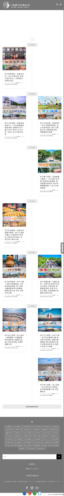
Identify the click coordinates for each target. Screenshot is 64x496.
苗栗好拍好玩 (54, 436)
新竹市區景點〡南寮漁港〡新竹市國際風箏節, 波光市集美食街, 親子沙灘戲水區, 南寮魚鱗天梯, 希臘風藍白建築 (49, 107)
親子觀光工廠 (45, 445)
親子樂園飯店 (18, 442)
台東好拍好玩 (36, 430)
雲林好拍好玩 (32, 448)
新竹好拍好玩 (8, 84)
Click (62, 248)
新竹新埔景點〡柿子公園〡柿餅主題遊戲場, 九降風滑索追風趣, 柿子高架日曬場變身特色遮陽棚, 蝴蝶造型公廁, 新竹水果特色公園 (14, 266)
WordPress (57, 481)
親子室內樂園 (54, 439)
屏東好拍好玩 (18, 433)
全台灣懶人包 (18, 426)
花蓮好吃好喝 (36, 436)
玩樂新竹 (18, 83)
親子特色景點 (14, 84)
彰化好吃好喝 (27, 433)
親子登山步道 (9, 445)
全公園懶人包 (9, 426)
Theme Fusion (30, 481)
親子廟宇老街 (9, 442)
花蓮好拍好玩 (45, 436)
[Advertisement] (32, 22)
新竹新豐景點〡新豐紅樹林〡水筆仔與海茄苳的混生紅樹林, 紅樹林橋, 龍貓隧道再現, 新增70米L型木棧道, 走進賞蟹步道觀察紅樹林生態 (49, 266)
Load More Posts (32, 407)
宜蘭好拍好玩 (9, 433)
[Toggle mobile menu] (61, 4)
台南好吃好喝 (18, 430)
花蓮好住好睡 (27, 436)
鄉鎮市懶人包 (22, 448)
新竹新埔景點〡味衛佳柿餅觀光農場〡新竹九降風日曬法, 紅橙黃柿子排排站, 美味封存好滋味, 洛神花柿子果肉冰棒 (14, 214)
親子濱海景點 (50, 135)
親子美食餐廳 (18, 445)
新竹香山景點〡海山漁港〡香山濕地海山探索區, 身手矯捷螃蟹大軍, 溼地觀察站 (49, 369)
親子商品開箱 (36, 439)
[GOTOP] (39, 493)
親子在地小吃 (45, 439)
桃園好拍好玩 (18, 436)
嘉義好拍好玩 (45, 430)
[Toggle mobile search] (57, 4)
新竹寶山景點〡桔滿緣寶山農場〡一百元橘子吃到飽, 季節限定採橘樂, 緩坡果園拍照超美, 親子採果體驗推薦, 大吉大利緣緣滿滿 (49, 161)
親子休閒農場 (50, 191)
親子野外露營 (54, 445)
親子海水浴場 (50, 296)
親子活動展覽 (27, 442)
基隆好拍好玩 (54, 430)
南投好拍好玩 (27, 426)
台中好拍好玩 (45, 426)
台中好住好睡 (36, 426)
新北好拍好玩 (54, 433)
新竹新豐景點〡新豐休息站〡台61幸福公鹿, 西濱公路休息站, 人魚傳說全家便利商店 (14, 58)
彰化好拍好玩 (36, 433)
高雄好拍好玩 (41, 448)
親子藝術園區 (36, 445)
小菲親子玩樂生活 (32, 475)
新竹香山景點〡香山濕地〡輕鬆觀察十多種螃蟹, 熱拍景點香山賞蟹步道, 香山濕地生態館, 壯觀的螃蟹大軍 (14, 319)
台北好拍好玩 (54, 426)
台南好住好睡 (9, 430)
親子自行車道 (27, 445)
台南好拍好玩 (27, 430)
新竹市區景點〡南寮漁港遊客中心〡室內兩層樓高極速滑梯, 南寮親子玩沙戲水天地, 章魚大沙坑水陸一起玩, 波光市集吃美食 (14, 107)
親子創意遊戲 (27, 439)
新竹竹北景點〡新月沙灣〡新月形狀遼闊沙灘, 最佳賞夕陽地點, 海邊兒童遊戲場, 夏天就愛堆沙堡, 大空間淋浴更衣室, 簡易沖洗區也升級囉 (49, 319)
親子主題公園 (14, 296)
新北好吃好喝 (45, 433)
